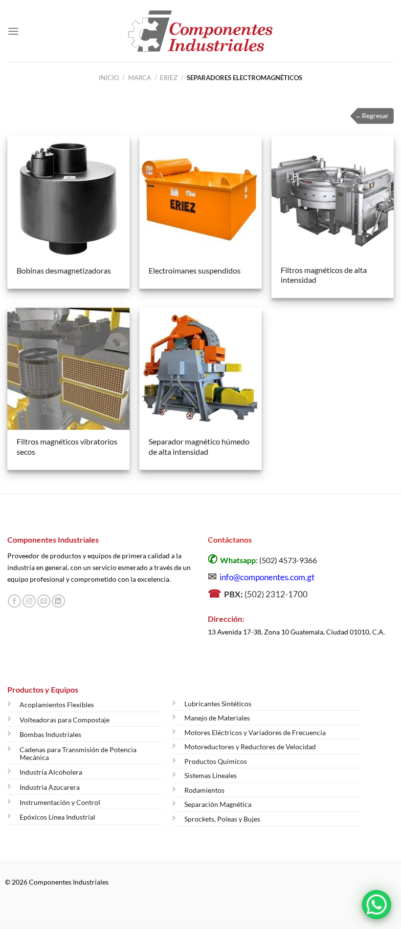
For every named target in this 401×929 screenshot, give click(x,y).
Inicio (109, 78)
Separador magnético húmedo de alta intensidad (199, 446)
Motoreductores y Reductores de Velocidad (250, 746)
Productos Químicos (215, 761)
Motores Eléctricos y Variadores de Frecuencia (255, 732)
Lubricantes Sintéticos (217, 703)
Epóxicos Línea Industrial (57, 817)
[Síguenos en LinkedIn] (58, 601)
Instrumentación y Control (60, 802)
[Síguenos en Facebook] (14, 601)
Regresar (372, 115)
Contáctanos (230, 539)
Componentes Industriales (53, 539)
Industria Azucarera (50, 787)
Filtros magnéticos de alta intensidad (324, 275)
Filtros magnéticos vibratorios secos (67, 446)
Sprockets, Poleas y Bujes (222, 819)
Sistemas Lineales (210, 775)
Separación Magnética (217, 804)
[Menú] (13, 31)
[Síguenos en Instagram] (29, 601)
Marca (139, 78)
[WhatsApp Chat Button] (376, 904)
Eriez (169, 78)
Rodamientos (204, 790)
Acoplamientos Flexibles (57, 704)
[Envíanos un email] (43, 601)
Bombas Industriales (50, 734)
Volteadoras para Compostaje (65, 720)
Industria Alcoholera (51, 772)
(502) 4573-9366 (288, 560)
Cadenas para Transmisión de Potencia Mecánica (78, 753)
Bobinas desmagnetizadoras (64, 270)
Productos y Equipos (42, 689)
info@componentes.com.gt (267, 577)
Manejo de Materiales (217, 718)
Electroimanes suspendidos (195, 270)
